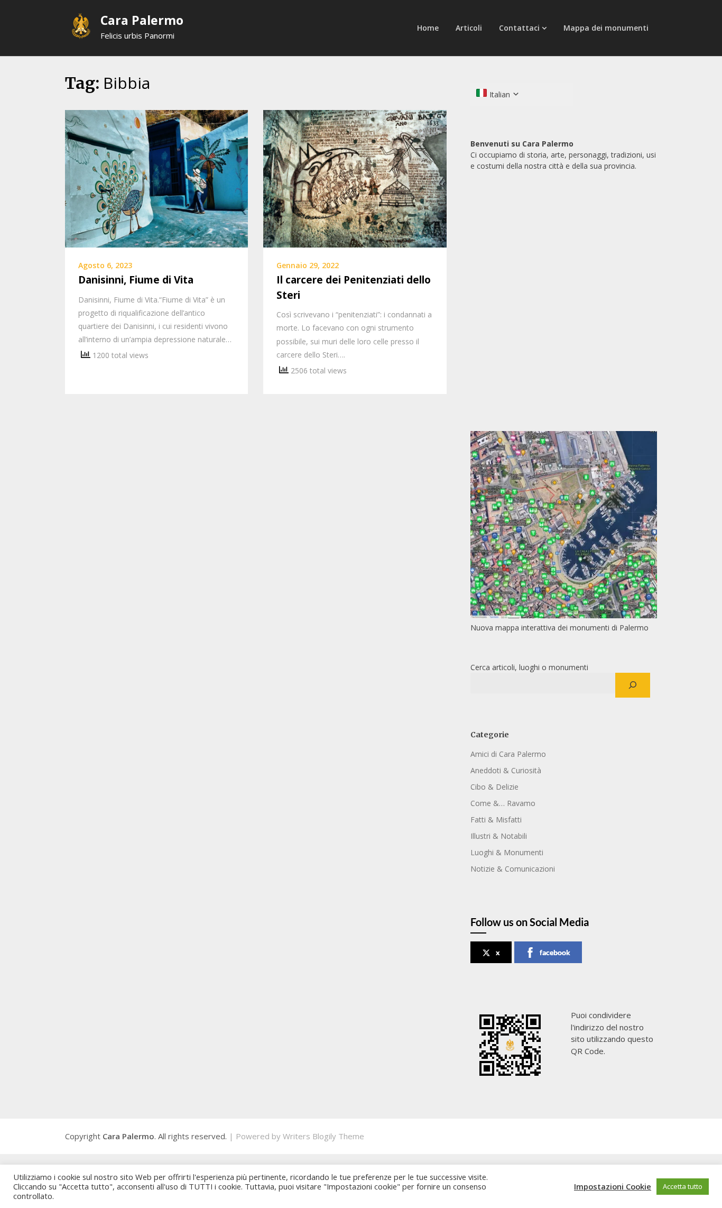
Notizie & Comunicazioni (512, 869)
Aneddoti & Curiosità (505, 770)
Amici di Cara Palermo (508, 754)
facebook (555, 952)
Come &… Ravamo (502, 803)
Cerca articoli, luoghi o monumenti (529, 667)
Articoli (469, 28)
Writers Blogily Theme (323, 1136)
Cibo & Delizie (494, 787)
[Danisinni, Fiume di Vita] (156, 177)
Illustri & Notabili (498, 836)
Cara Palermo (141, 20)
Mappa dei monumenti (606, 28)
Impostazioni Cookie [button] (612, 1186)
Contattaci (519, 28)
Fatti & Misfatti (496, 820)
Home (428, 28)
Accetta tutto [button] (682, 1186)
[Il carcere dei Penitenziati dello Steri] (354, 177)
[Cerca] (632, 685)
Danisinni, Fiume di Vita (135, 280)
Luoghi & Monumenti (506, 852)
